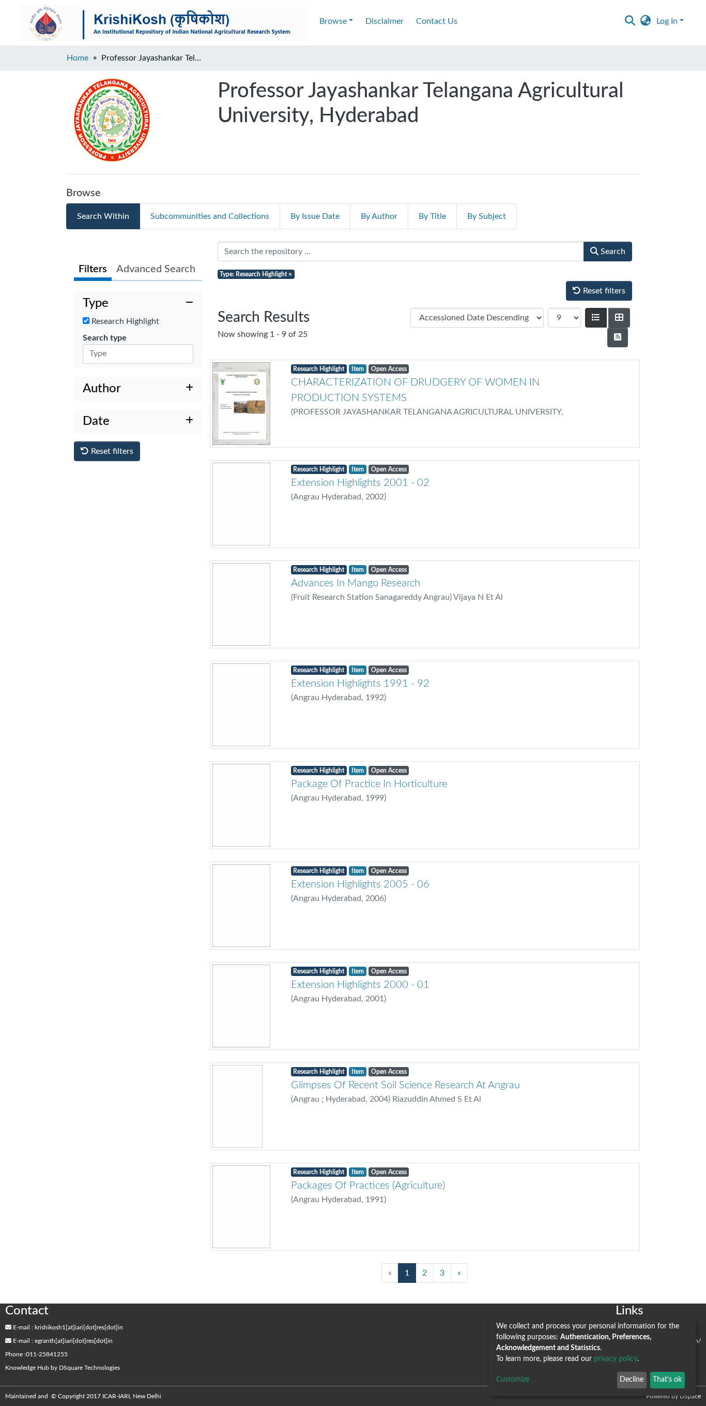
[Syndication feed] (617, 337)
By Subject (486, 216)
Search (611, 251)
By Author (379, 216)
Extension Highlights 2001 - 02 (360, 483)
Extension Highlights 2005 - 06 (360, 884)
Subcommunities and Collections (209, 216)
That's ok (667, 1379)
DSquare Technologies (89, 1368)
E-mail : (22, 1327)
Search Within (103, 216)
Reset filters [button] (111, 451)
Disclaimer (384, 21)
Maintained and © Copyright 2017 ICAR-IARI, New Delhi (84, 1396)
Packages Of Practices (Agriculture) (368, 1185)
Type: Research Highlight (256, 274)
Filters (93, 269)
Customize (512, 1379)
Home (77, 58)
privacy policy (615, 1359)
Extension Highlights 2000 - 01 (360, 985)
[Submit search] (630, 21)
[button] (645, 21)
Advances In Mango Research (355, 583)
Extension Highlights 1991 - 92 (360, 683)
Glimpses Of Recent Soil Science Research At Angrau (405, 1085)
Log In (667, 21)
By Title (432, 216)
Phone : (15, 1354)
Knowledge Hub (27, 1368)
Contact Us (436, 21)
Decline (631, 1379)
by (62, 1368)
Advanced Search (155, 269)
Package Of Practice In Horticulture (369, 784)
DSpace (690, 1396)
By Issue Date (315, 216)
